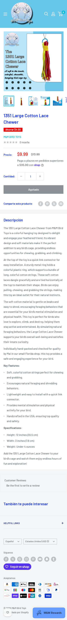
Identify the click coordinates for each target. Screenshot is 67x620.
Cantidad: (9, 176)
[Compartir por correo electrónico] (60, 203)
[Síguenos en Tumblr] (53, 559)
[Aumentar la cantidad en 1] (40, 176)
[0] (60, 14)
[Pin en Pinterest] (47, 203)
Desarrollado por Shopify (16, 612)
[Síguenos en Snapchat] (46, 559)
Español (10, 541)
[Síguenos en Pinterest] (33, 559)
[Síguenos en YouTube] (40, 559)
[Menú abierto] (5, 14)
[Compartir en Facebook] (40, 203)
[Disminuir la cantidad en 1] (21, 176)
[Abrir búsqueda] (46, 14)
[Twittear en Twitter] (54, 203)
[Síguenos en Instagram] (26, 559)
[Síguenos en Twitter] (12, 559)
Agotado (33, 189)
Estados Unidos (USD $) (37, 541)
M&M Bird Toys (12, 136)
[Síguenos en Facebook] (6, 559)
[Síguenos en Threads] (19, 559)
